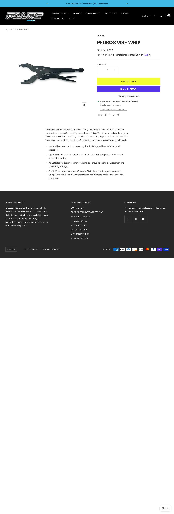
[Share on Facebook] (105, 115)
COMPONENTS (93, 13)
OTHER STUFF (58, 18)
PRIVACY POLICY (79, 221)
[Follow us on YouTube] (143, 219)
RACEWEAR (111, 13)
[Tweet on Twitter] (113, 115)
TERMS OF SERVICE (80, 216)
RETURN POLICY (79, 225)
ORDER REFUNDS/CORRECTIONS (87, 212)
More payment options (128, 96)
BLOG (72, 18)
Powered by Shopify (51, 249)
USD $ (145, 16)
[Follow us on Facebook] (128, 219)
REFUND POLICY (79, 229)
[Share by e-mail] (118, 115)
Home (7, 30)
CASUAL (125, 13)
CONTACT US (77, 208)
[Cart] (167, 16)
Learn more (103, 3)
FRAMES (77, 13)
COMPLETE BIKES (60, 13)
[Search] (155, 16)
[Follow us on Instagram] (135, 219)
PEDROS (101, 36)
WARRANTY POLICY (80, 234)
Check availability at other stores (113, 109)
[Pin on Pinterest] (109, 115)
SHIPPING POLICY (79, 238)
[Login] (161, 16)
